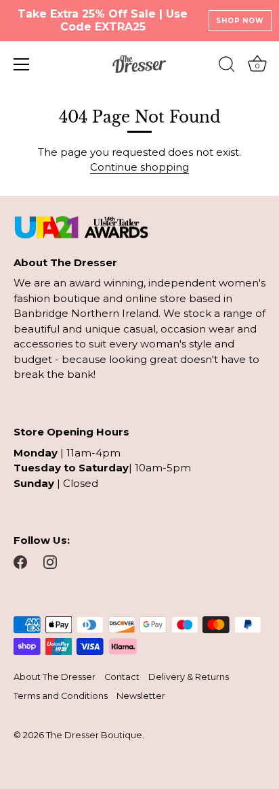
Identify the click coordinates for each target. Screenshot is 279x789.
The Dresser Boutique (94, 735)
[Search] (227, 66)
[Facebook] (20, 561)
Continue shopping (139, 167)
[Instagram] (50, 561)
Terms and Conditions (61, 696)
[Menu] (22, 64)
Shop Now (239, 20)
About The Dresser (54, 677)
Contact (122, 677)
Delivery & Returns (188, 677)
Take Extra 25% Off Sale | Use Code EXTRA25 (103, 20)
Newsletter (140, 696)
